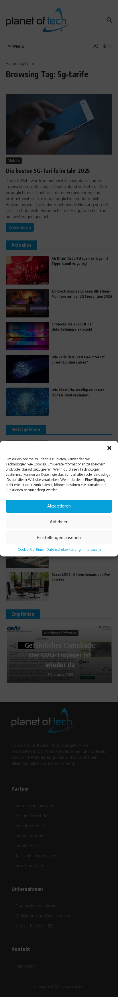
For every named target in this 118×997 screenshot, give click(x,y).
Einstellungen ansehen (59, 537)
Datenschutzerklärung (63, 549)
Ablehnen (59, 521)
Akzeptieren (59, 506)
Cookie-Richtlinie (31, 549)
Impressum (92, 549)
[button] (109, 448)
